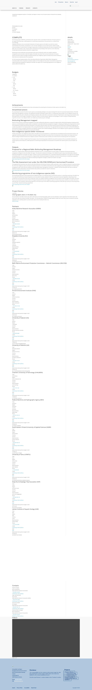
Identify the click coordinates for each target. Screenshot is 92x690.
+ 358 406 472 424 (16, 278)
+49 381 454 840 (18, 679)
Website (69, 47)
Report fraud (33, 687)
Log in (76, 2)
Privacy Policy (19, 687)
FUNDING (21, 8)
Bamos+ (66, 2)
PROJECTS (28, 8)
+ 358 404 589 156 (16, 497)
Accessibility (26, 687)
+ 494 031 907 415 (16, 415)
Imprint (13, 687)
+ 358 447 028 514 (16, 442)
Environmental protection (73, 59)
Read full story (15, 201)
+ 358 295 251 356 (16, 306)
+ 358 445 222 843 (16, 224)
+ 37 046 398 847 (15, 251)
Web (13, 230)
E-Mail (13, 227)
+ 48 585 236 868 (15, 333)
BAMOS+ (67, 679)
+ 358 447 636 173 (16, 607)
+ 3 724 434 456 (15, 469)
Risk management (71, 61)
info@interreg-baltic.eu (18, 681)
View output (14, 159)
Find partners (60, 2)
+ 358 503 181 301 (16, 360)
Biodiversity (70, 58)
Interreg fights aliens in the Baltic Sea (24, 195)
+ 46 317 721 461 (15, 388)
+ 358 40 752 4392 (16, 599)
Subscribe (72, 2)
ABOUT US (14, 8)
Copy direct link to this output (23, 159)
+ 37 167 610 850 (15, 524)
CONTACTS (35, 8)
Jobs (56, 2)
